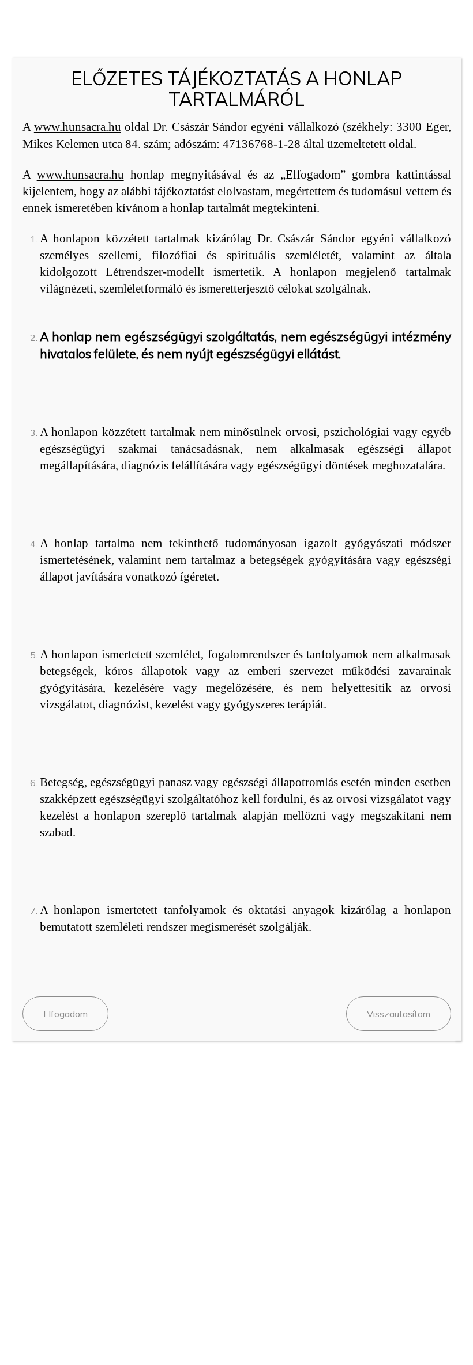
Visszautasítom (398, 1013)
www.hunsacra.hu (77, 127)
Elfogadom (65, 1013)
